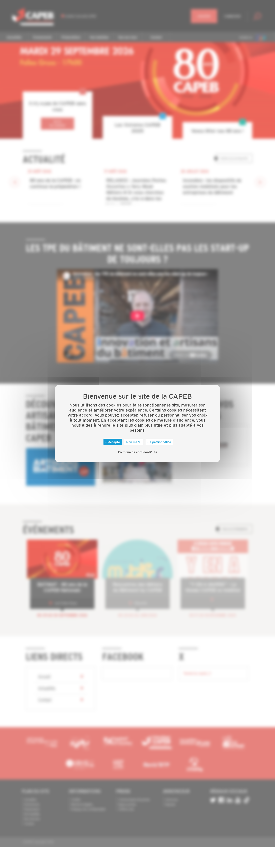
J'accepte (112, 442)
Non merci (133, 442)
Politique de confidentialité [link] (137, 452)
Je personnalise (159, 442)
